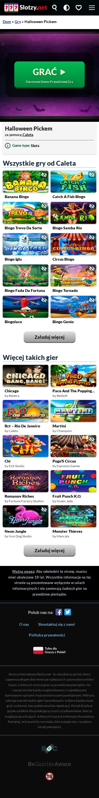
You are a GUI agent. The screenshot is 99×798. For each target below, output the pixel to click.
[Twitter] (67, 613)
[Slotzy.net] (25, 7)
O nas (24, 624)
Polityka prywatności (47, 635)
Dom (7, 21)
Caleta (28, 134)
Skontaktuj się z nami (56, 624)
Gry (18, 21)
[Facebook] (59, 613)
